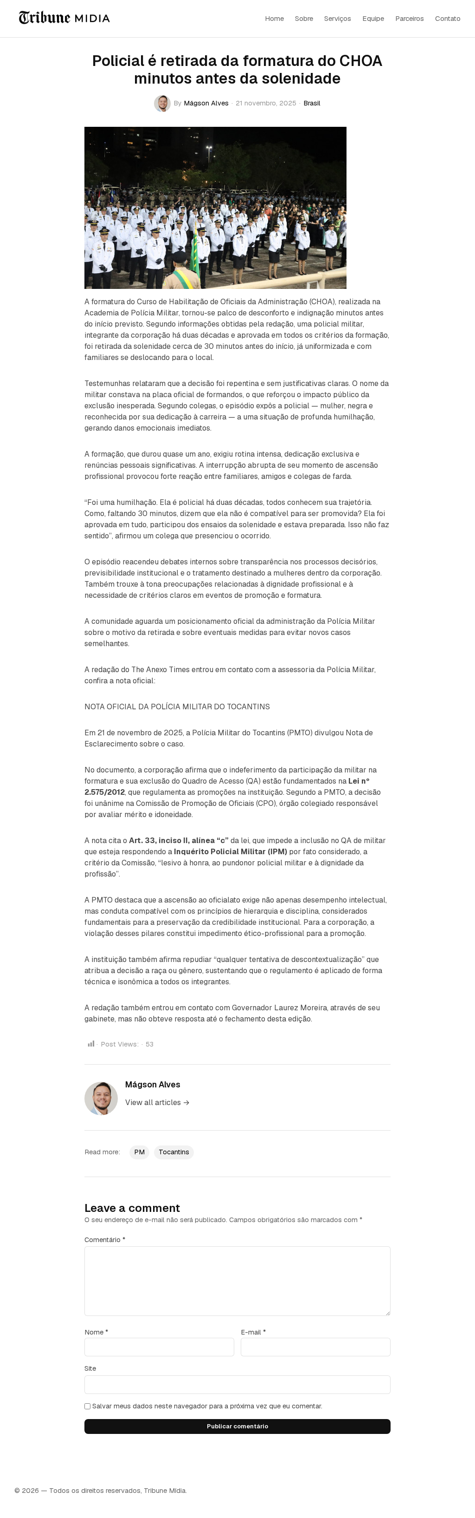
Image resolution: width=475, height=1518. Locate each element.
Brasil (312, 103)
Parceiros (409, 18)
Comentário (104, 1240)
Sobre (304, 18)
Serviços (337, 18)
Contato (448, 18)
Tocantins (174, 1152)
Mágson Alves (206, 103)
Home (274, 18)
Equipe (373, 18)
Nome (96, 1332)
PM (139, 1152)
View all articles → (157, 1102)
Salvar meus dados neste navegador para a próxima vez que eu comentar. (207, 1406)
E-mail (253, 1332)
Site (90, 1368)
